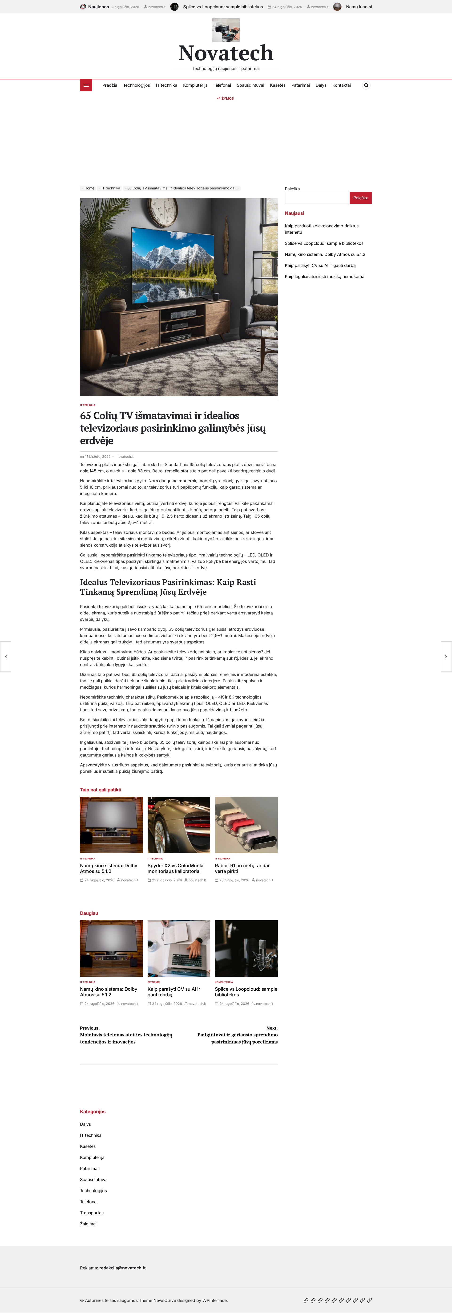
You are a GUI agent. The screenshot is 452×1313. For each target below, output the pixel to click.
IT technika (166, 85)
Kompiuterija (195, 85)
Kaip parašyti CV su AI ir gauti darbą (320, 265)
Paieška (292, 188)
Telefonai (222, 85)
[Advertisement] (226, 136)
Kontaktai (341, 85)
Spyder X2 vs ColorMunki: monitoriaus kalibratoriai (176, 868)
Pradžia (109, 85)
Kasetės (278, 85)
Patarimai (300, 85)
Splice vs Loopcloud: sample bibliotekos (186, 6)
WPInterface (214, 1300)
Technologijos (136, 85)
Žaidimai (88, 1223)
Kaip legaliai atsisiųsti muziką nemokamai (325, 276)
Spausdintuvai (250, 85)
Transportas (92, 1212)
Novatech (226, 52)
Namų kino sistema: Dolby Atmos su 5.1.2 (350, 6)
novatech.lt (120, 7)
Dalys (321, 85)
